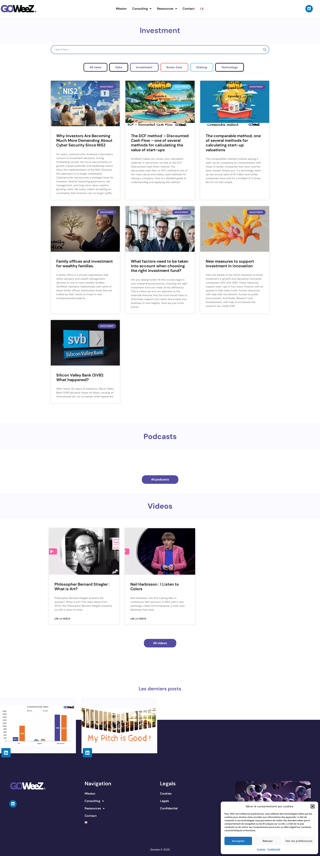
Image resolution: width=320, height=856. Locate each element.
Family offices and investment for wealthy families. (84, 264)
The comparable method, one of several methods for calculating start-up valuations (233, 143)
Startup (201, 67)
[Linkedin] (309, 8)
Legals (164, 801)
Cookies (261, 849)
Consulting (140, 9)
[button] (312, 806)
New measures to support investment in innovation (230, 264)
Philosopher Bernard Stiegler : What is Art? (82, 587)
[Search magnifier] (264, 49)
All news (95, 67)
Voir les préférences (298, 841)
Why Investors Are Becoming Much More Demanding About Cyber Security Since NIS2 (84, 140)
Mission (121, 9)
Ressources (165, 9)
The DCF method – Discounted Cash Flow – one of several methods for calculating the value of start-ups (160, 143)
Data (118, 67)
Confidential (273, 849)
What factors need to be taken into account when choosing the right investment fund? (159, 266)
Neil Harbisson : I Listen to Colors (154, 587)
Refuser (268, 841)
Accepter (238, 841)
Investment (144, 67)
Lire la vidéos (62, 618)
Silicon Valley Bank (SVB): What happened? (80, 377)
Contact (189, 9)
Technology (229, 67)
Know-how (174, 67)
